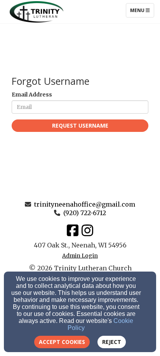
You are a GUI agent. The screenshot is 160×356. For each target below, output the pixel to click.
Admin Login (80, 255)
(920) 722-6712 (84, 213)
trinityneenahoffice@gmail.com (84, 204)
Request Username (80, 125)
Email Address (32, 94)
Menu (142, 10)
